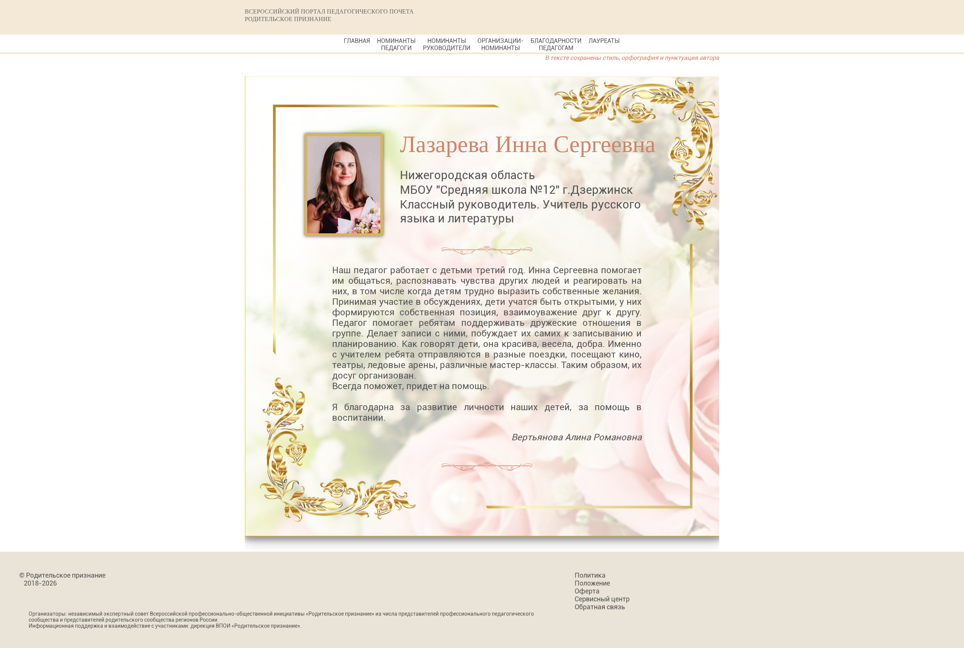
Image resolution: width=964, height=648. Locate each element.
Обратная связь (600, 607)
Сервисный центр (602, 599)
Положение (592, 583)
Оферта (587, 591)
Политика (590, 575)
